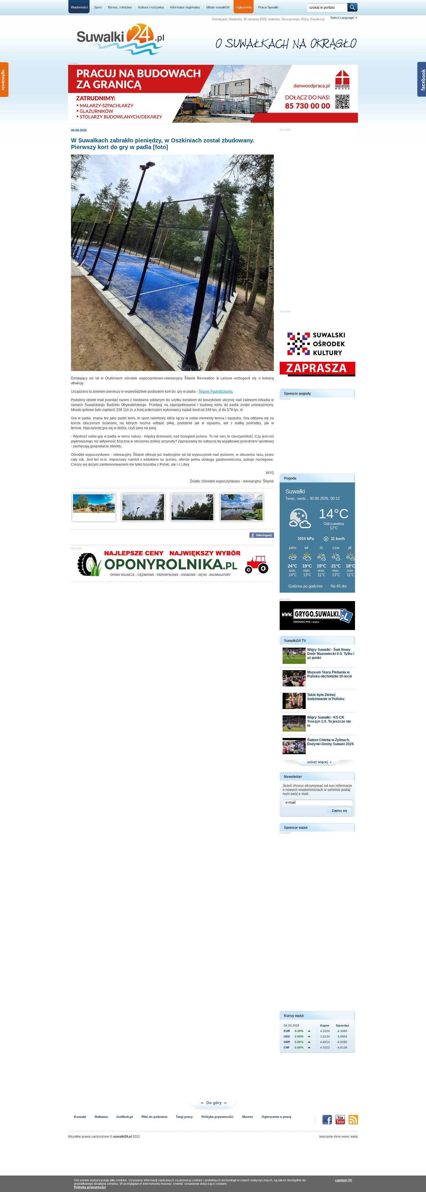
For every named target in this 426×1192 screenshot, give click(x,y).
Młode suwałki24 (218, 7)
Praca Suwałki (268, 7)
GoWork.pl (124, 1116)
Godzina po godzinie (306, 586)
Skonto (247, 1116)
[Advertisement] (317, 218)
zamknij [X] (343, 1180)
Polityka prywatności (217, 1116)
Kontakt (80, 1116)
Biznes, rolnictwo (120, 7)
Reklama (101, 1116)
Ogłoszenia (244, 7)
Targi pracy (184, 1116)
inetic (354, 1136)
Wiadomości (79, 7)
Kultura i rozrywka (151, 7)
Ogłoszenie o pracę (276, 1116)
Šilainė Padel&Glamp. (216, 392)
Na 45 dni (339, 586)
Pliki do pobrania (154, 1116)
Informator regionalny (185, 7)
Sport (98, 7)
